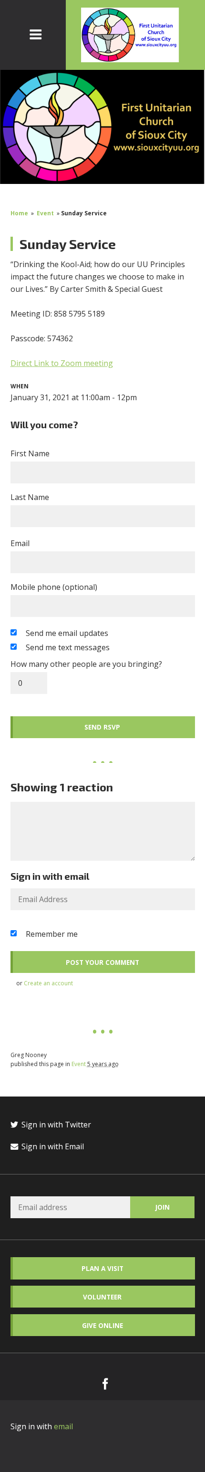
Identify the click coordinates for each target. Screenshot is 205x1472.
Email (20, 543)
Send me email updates (67, 633)
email (63, 1426)
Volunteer (102, 1296)
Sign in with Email (52, 1146)
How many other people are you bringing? (86, 664)
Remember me (52, 934)
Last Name (29, 497)
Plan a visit (102, 1268)
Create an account (48, 983)
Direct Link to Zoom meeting (61, 363)
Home (19, 213)
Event (45, 213)
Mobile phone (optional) (53, 587)
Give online (102, 1325)
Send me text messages (68, 647)
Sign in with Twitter (55, 1124)
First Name (30, 453)
